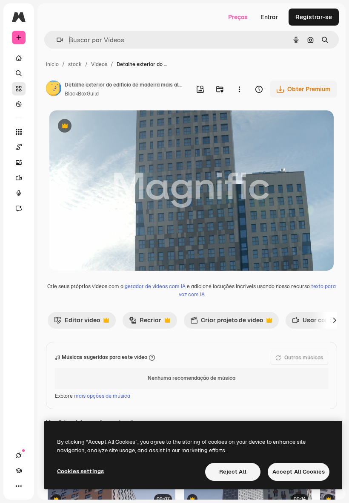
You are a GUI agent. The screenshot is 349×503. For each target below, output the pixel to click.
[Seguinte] (334, 320)
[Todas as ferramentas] (19, 132)
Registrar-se (313, 17)
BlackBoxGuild (82, 93)
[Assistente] (19, 208)
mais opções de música (102, 396)
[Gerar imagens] (19, 162)
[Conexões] (19, 455)
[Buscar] (19, 73)
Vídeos (99, 64)
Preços (238, 17)
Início (52, 64)
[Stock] (19, 88)
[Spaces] (19, 147)
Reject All (232, 471)
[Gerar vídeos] (19, 178)
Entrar (269, 17)
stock (75, 64)
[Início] (19, 58)
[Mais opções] (239, 89)
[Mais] (19, 486)
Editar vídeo (77, 322)
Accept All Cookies (298, 471)
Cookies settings (80, 471)
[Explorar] (19, 104)
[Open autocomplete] (56, 40)
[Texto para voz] (19, 193)
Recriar (145, 322)
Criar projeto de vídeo (226, 322)
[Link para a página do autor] (53, 89)
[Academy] (19, 470)
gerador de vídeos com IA (155, 286)
